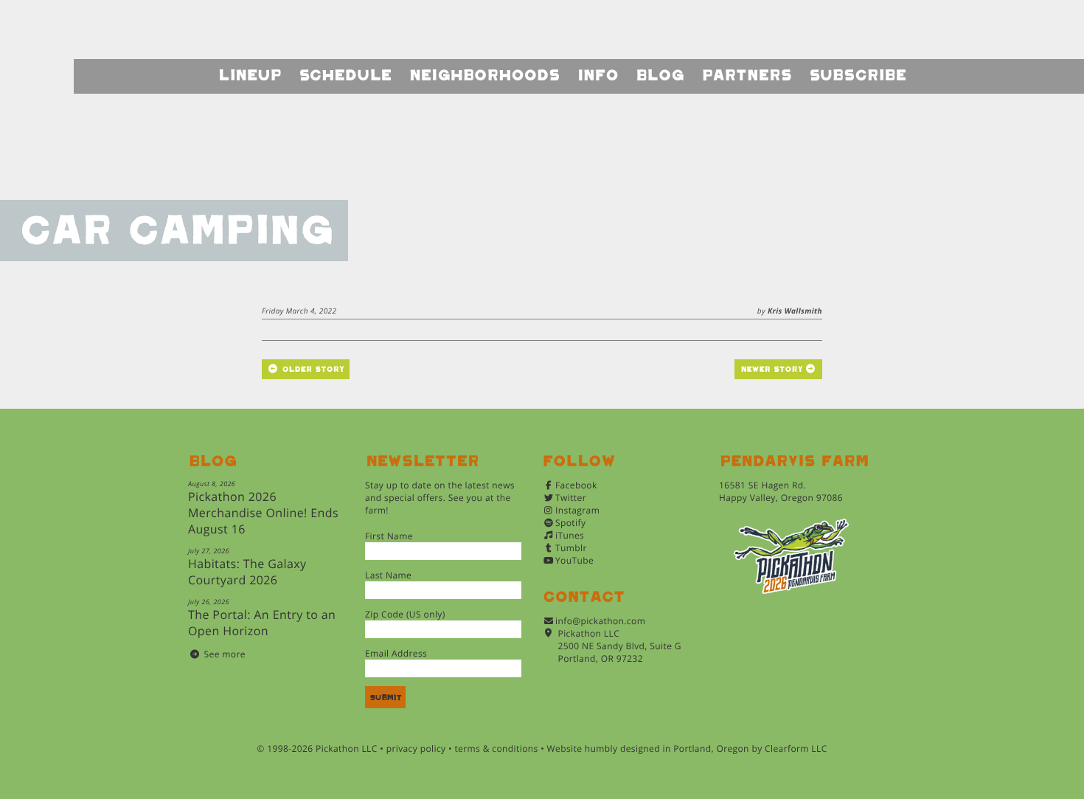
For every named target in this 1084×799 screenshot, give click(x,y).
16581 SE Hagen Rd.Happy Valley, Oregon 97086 (781, 491)
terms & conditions (496, 748)
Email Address (396, 653)
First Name (389, 536)
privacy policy (416, 748)
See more (225, 654)
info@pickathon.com (600, 621)
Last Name (388, 575)
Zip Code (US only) (405, 614)
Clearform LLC (796, 748)
